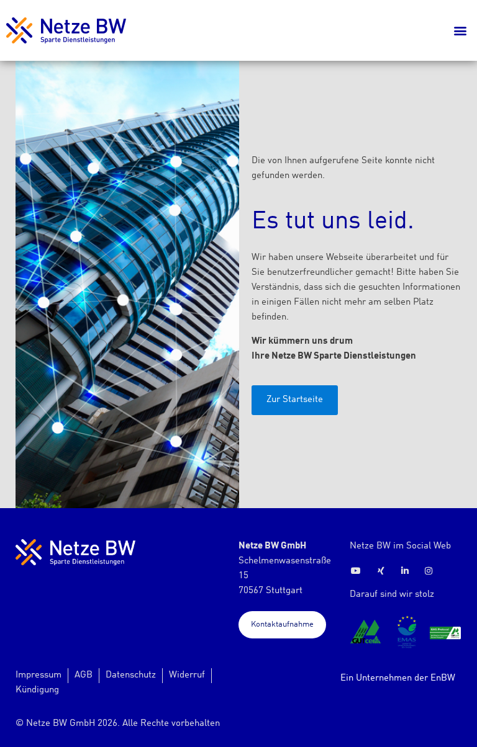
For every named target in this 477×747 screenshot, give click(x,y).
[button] (460, 30)
